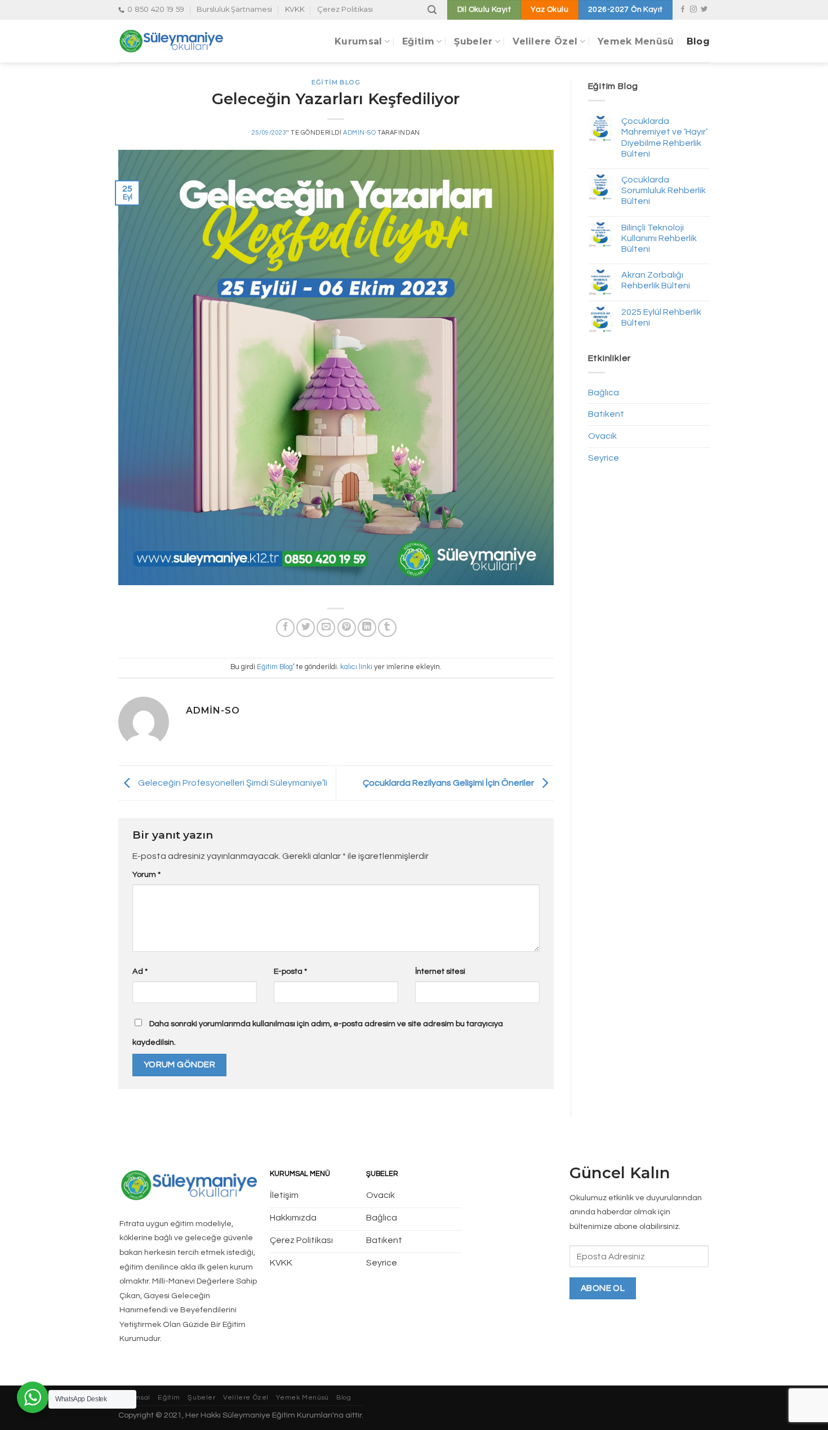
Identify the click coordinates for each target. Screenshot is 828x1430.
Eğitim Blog (335, 82)
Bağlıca (603, 392)
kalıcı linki (356, 667)
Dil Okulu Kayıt (484, 10)
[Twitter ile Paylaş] (305, 627)
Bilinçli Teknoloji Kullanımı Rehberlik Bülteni (659, 238)
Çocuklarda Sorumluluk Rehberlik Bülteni (663, 190)
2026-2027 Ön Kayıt (625, 10)
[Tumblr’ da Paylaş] (387, 627)
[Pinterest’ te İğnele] (346, 627)
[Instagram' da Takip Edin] (693, 10)
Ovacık (602, 435)
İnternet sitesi (440, 971)
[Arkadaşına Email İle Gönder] (326, 627)
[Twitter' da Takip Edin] (704, 10)
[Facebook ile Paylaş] (285, 627)
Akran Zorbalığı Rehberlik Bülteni (655, 280)
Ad (140, 971)
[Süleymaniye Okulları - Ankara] (184, 41)
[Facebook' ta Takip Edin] (682, 10)
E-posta (290, 971)
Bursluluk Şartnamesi (234, 9)
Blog (698, 41)
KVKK (295, 9)
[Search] (432, 10)
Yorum (146, 874)
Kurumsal (358, 41)
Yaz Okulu (549, 10)
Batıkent (606, 413)
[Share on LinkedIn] (367, 627)
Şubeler (473, 41)
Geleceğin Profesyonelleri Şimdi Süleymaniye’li (231, 782)
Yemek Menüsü (636, 41)
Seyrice (603, 457)
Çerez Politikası (345, 9)
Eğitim (418, 41)
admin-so (359, 133)
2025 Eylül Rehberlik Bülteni (661, 317)
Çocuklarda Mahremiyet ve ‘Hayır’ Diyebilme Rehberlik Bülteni (664, 137)
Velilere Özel (545, 41)
